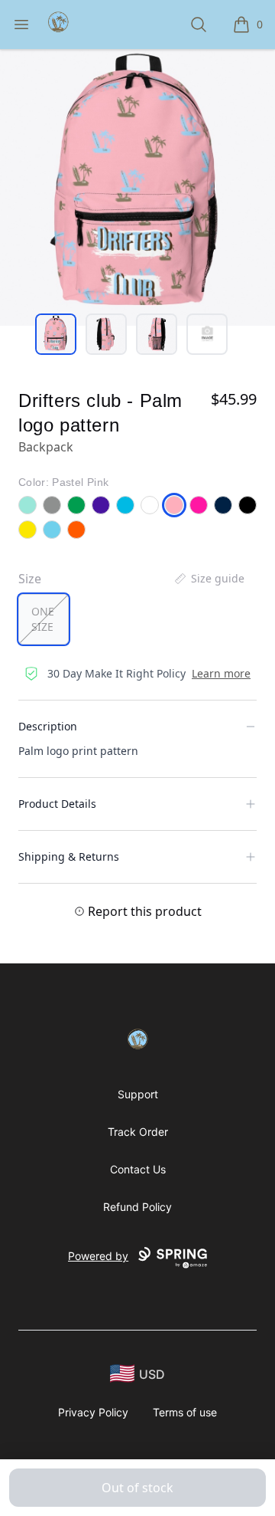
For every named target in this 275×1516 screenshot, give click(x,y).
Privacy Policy (93, 1412)
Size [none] (29, 578)
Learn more (221, 673)
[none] (208, 578)
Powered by (98, 1255)
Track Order (138, 1131)
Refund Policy (137, 1206)
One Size (42, 619)
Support (138, 1094)
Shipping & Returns (68, 856)
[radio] (43, 619)
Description (47, 726)
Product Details (57, 803)
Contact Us (138, 1169)
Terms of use (185, 1412)
